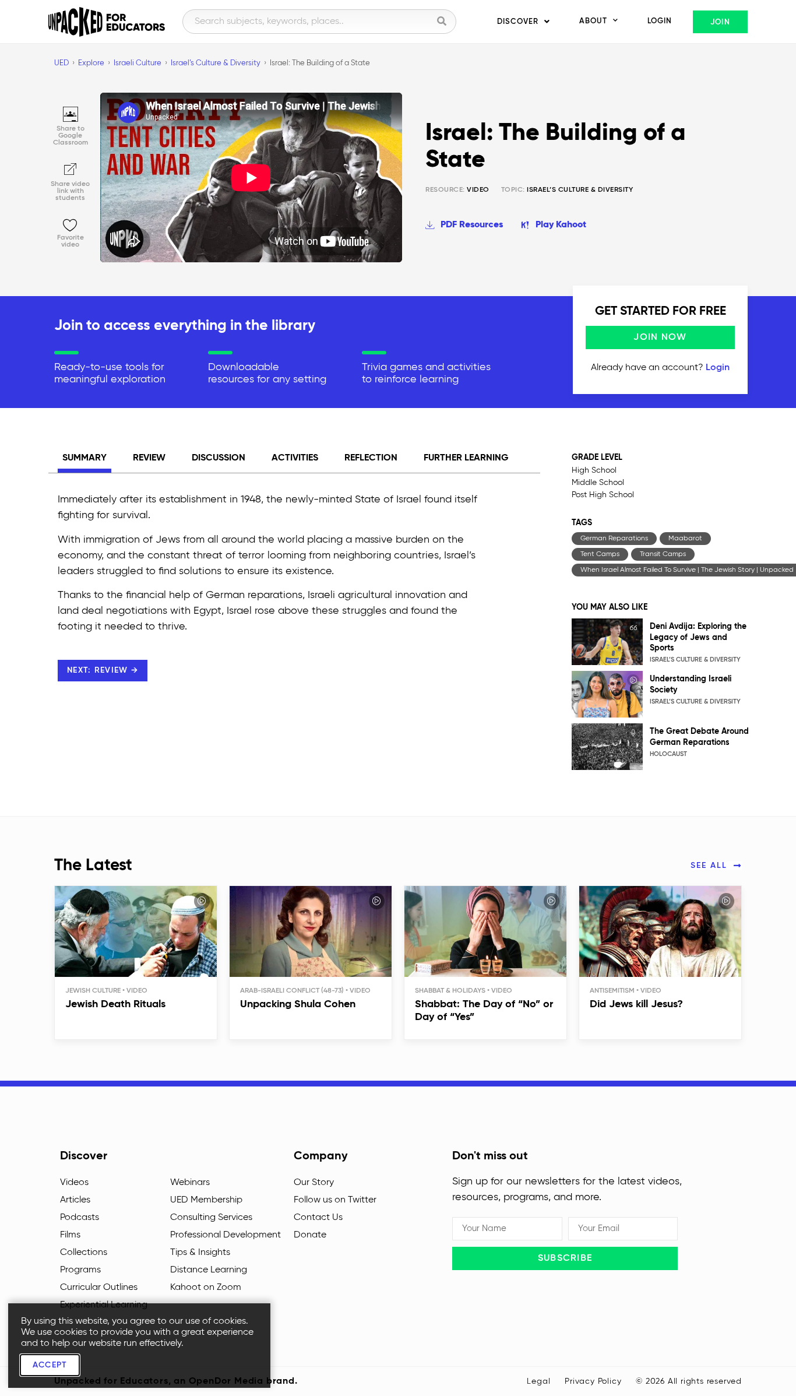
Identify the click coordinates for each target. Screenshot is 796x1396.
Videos (74, 1182)
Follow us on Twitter (335, 1200)
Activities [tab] (295, 458)
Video (457, 190)
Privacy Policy (593, 1381)
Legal (538, 1381)
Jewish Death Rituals (115, 1004)
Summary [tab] (84, 458)
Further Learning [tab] (466, 458)
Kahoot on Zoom (205, 1287)
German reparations (614, 538)
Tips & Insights (200, 1252)
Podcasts (79, 1217)
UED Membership (206, 1200)
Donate (310, 1235)
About (593, 21)
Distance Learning (208, 1270)
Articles (75, 1200)
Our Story (314, 1182)
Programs (80, 1270)
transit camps (663, 554)
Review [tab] (149, 458)
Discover (517, 22)
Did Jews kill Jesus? (636, 1004)
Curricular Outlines (99, 1287)
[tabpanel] (272, 599)
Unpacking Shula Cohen (297, 1004)
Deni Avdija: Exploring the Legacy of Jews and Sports (698, 637)
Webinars (190, 1182)
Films (70, 1235)
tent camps (599, 554)
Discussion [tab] (218, 458)
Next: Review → (102, 670)
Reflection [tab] (370, 458)
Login (659, 21)
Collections (83, 1252)
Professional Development (225, 1235)
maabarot (685, 538)
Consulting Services (211, 1217)
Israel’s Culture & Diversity (580, 190)
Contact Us (318, 1217)
